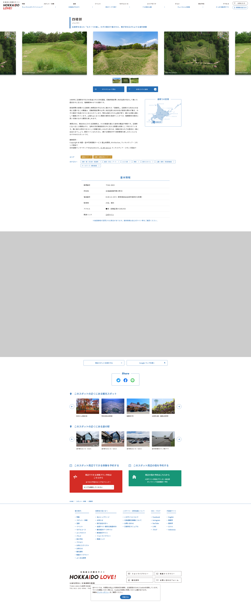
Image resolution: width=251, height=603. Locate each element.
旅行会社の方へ (102, 523)
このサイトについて (131, 517)
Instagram (156, 520)
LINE (154, 526)
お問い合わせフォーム (169, 580)
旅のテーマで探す (110, 7)
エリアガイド (151, 4)
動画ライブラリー (82, 554)
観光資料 (79, 551)
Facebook (156, 517)
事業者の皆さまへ (241, 7)
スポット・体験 (49, 4)
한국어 (170, 526)
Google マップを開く (147, 363)
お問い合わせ (129, 523)
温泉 (74, 4)
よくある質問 (81, 558)
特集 (23, 4)
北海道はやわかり (74, 7)
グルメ (177, 4)
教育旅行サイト (102, 533)
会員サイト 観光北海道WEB (106, 526)
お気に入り (241, 3)
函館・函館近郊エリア (101, 157)
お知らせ (79, 548)
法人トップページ (103, 517)
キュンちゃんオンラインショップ (32, 7)
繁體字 (170, 520)
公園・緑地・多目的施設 (164, 162)
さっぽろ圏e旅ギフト (222, 7)
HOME (72, 501)
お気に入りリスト (82, 545)
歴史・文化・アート (110, 162)
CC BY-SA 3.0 (106, 148)
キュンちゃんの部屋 (184, 7)
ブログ (155, 529)
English (171, 517)
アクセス (226, 4)
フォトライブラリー (104, 536)
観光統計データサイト (105, 529)
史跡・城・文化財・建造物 (90, 162)
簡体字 (170, 523)
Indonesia (172, 529)
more (78, 399)
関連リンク (101, 539)
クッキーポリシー (103, 592)
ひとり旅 (125, 162)
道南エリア (85, 157)
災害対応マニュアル (131, 526)
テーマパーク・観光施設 (89, 166)
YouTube (156, 523)
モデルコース (124, 4)
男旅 (135, 162)
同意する (125, 597)
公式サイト (110, 214)
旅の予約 (201, 4)
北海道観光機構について (133, 520)
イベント (98, 4)
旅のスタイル (146, 162)
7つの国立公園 (147, 7)
